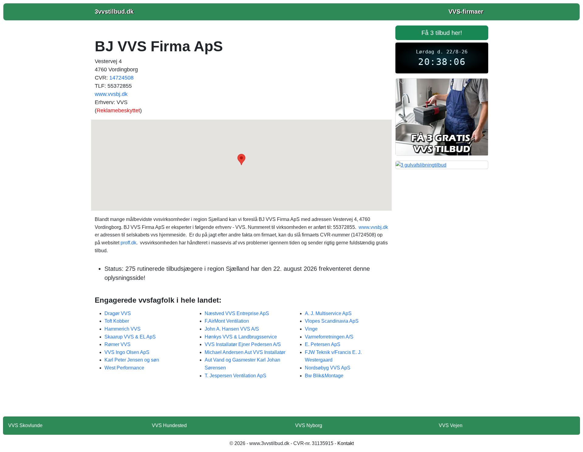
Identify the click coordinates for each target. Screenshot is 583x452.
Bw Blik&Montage (324, 375)
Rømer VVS (117, 344)
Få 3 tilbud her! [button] (441, 32)
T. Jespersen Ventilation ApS (235, 375)
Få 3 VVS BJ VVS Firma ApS (241, 401)
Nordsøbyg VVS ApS (327, 367)
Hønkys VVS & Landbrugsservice (241, 336)
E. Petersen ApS (322, 344)
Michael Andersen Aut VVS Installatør (245, 352)
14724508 (121, 78)
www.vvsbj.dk (111, 94)
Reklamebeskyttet (118, 110)
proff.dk (128, 242)
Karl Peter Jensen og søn (131, 359)
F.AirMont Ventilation (227, 321)
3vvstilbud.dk (114, 11)
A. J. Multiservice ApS (328, 313)
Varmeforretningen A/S (329, 336)
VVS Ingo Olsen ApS (126, 352)
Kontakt (345, 443)
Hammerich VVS (122, 328)
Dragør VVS (117, 313)
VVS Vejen (450, 425)
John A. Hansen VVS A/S (232, 328)
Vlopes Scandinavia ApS (332, 321)
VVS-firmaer (465, 11)
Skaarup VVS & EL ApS (130, 336)
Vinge (311, 328)
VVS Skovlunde (25, 425)
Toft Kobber (116, 321)
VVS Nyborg (308, 425)
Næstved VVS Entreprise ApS (237, 313)
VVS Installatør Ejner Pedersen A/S (243, 344)
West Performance (124, 367)
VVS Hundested (169, 425)
